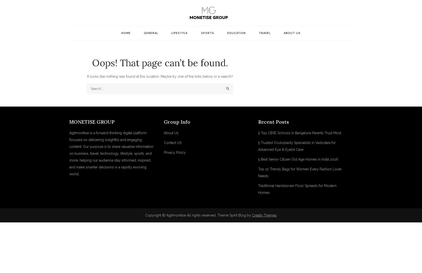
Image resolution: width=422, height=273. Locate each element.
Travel (265, 33)
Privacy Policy (175, 152)
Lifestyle (179, 33)
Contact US (172, 143)
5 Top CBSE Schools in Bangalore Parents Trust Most (299, 133)
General (151, 33)
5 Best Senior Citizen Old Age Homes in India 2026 (298, 159)
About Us (292, 33)
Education (236, 33)
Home (126, 33)
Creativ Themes (264, 215)
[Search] (227, 88)
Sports (207, 33)
